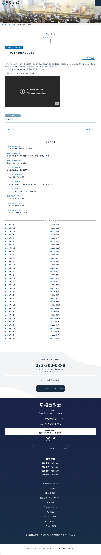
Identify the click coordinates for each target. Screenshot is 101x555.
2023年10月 (11, 268)
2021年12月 (11, 285)
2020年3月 (55, 315)
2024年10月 (56, 248)
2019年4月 (55, 325)
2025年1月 (10, 245)
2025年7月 (55, 235)
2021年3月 (55, 298)
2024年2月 (10, 261)
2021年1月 (55, 302)
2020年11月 (56, 305)
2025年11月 (56, 228)
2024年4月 (10, 258)
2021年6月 (10, 295)
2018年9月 (10, 332)
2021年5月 (55, 295)
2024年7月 (10, 255)
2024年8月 (55, 251)
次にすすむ (89, 129)
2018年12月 (11, 328)
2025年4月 (55, 238)
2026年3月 (55, 225)
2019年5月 (10, 325)
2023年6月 (55, 268)
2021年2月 (10, 302)
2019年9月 (10, 322)
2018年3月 (10, 338)
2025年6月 (10, 238)
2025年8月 (10, 235)
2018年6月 (55, 332)
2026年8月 (10, 225)
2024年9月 (10, 251)
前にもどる (11, 129)
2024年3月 (55, 258)
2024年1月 (55, 261)
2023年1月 (55, 275)
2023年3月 (10, 275)
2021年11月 (56, 285)
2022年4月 (55, 281)
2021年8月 (10, 292)
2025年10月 (11, 231)
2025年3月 (10, 241)
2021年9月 (55, 288)
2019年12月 (11, 318)
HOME (4, 24)
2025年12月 (11, 228)
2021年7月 (55, 292)
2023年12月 (11, 265)
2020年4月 (10, 315)
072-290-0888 (50, 365)
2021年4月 (10, 298)
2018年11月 (56, 328)
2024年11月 (11, 248)
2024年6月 (55, 255)
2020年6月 (10, 312)
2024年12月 (56, 245)
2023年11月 (56, 265)
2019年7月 (55, 322)
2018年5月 (10, 335)
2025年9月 (55, 231)
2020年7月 (55, 308)
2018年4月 (55, 335)
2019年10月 (56, 318)
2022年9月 (55, 278)
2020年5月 (55, 312)
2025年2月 (55, 241)
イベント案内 (11, 24)
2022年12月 (11, 278)
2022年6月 (10, 281)
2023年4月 (55, 271)
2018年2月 (55, 338)
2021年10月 (11, 288)
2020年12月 (11, 305)
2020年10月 (11, 308)
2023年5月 (10, 271)
